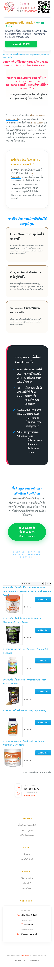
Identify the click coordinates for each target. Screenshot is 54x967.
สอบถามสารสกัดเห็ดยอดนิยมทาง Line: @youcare (27, 531)
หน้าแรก (5, 54)
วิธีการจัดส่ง (27, 883)
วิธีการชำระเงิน (27, 878)
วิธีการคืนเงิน (27, 888)
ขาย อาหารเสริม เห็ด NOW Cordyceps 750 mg (24, 710)
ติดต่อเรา (27, 854)
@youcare (28, 924)
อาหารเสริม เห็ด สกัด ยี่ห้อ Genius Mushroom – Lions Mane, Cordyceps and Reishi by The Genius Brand (27, 591)
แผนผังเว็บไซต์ (27, 859)
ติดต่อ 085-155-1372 (21, 44)
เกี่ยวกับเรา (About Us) (27, 825)
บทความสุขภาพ (27, 830)
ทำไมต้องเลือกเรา (27, 835)
